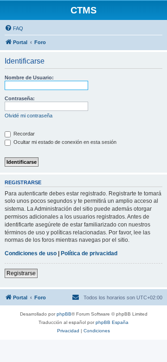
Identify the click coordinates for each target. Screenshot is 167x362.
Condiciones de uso (31, 253)
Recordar (23, 133)
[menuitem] (14, 28)
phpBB (64, 314)
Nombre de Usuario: (29, 77)
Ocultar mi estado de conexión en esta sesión (64, 142)
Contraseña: (20, 98)
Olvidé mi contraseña (28, 115)
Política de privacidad (89, 253)
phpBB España (112, 322)
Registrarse (21, 273)
